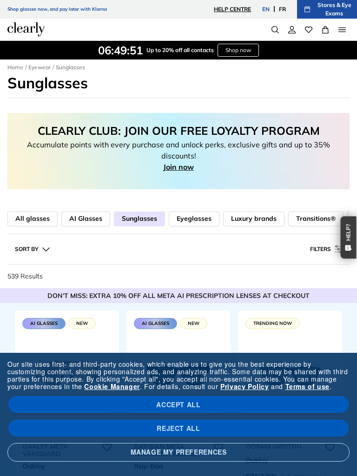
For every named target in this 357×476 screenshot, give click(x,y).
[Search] (275, 29)
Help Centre (232, 9)
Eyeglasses (194, 218)
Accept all (178, 404)
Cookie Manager (111, 386)
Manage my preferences (179, 451)
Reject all (178, 428)
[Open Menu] (342, 29)
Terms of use (307, 386)
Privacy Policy (244, 386)
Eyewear (39, 67)
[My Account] (291, 29)
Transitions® (316, 218)
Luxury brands (254, 218)
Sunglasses (139, 218)
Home (15, 67)
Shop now (238, 49)
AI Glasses (85, 218)
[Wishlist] (308, 29)
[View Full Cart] (325, 29)
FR (282, 9)
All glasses (32, 218)
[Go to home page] (26, 29)
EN (266, 9)
